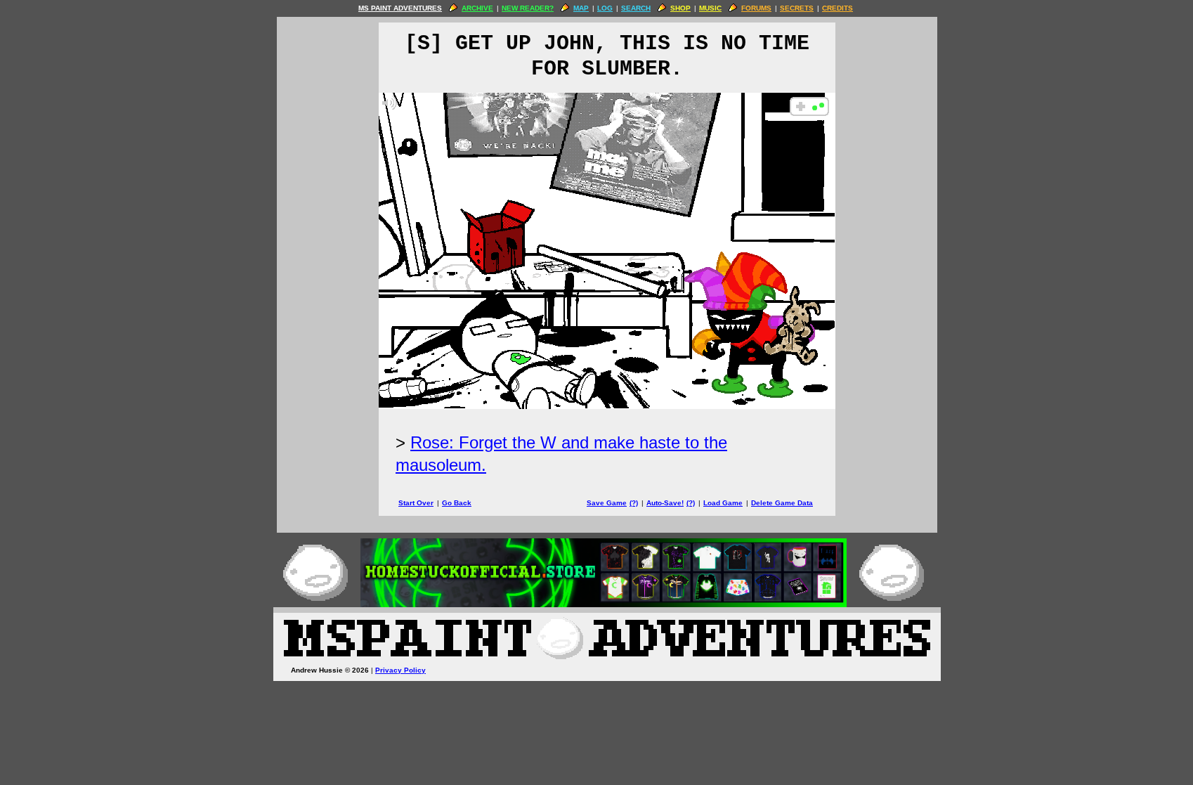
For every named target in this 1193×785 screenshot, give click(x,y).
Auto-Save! (665, 503)
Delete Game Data (782, 503)
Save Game (607, 503)
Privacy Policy (400, 670)
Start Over (415, 503)
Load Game (723, 503)
